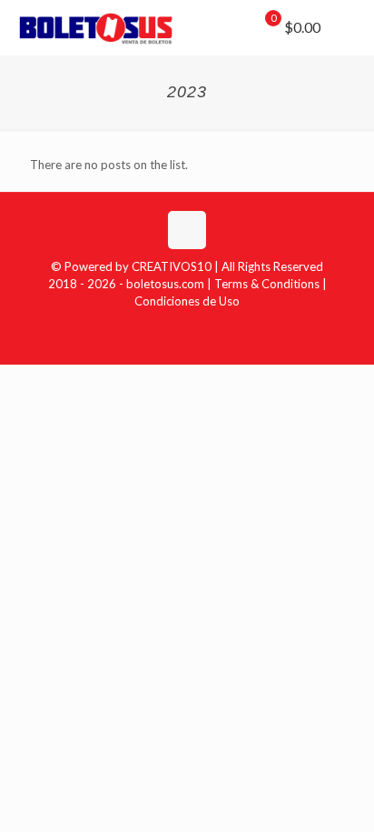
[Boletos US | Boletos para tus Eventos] (96, 27)
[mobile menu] (349, 27)
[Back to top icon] (187, 230)
